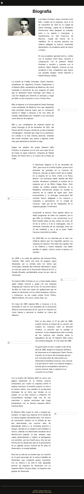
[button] (11, 3)
